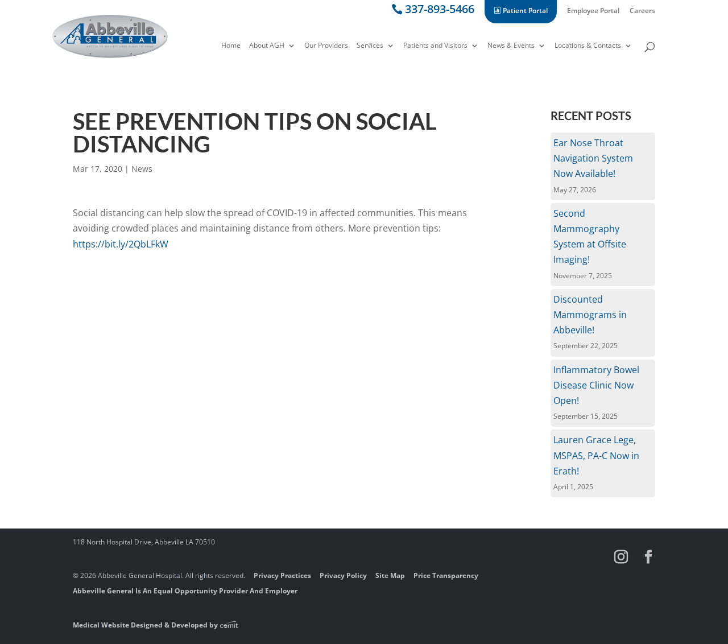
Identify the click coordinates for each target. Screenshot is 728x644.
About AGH (266, 46)
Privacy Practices (282, 575)
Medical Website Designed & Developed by (146, 625)
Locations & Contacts (588, 46)
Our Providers (326, 46)
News (141, 168)
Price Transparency (445, 575)
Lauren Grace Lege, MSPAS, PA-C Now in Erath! (596, 455)
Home (231, 46)
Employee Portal (593, 11)
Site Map (390, 575)
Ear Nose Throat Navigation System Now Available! (593, 158)
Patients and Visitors (435, 46)
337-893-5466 (439, 11)
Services (370, 46)
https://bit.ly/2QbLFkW (120, 244)
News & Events (511, 46)
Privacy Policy (343, 575)
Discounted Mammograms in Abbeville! (590, 314)
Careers (642, 11)
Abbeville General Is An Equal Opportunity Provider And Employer (185, 591)
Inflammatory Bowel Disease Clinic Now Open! (596, 385)
